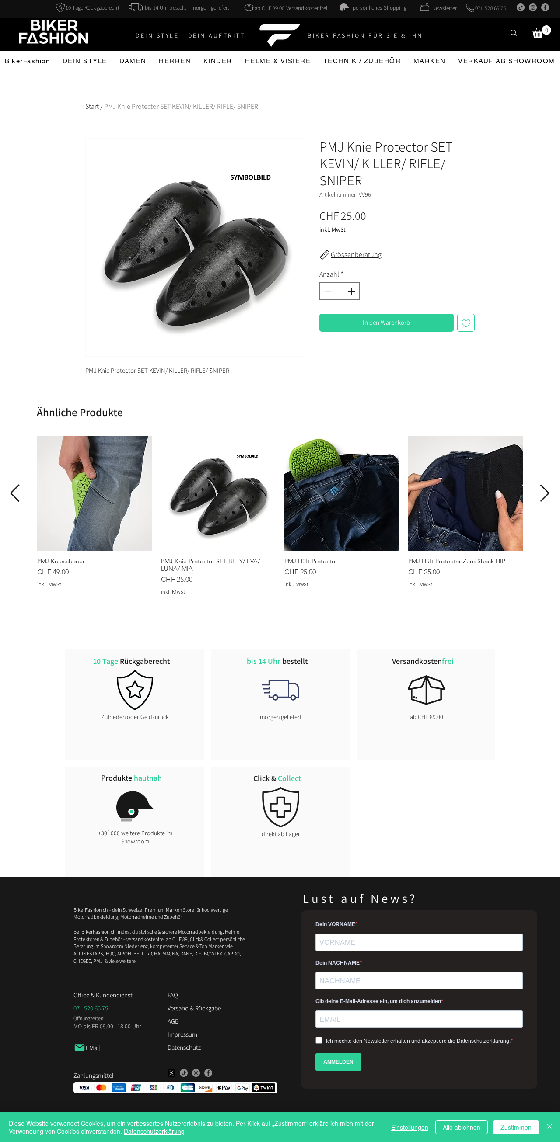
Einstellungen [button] (409, 1127)
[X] (171, 1073)
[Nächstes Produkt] (545, 493)
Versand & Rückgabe (194, 1008)
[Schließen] (549, 1127)
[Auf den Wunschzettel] (466, 323)
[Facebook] (545, 7)
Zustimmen (516, 1127)
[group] (280, 515)
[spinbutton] (339, 291)
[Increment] (352, 291)
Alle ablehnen (461, 1127)
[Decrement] (327, 291)
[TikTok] (521, 7)
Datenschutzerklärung (154, 1131)
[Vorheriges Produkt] (15, 493)
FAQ (173, 995)
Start (92, 106)
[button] (541, 31)
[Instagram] (533, 7)
